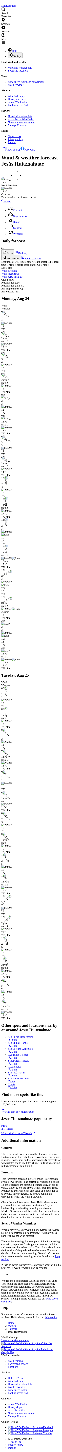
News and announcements (21, 122)
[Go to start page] (1, 2)
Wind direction (9, 270)
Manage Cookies (17, 125)
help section (51, 1317)
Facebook (29, 149)
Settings (17, 56)
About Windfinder (17, 102)
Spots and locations (18, 70)
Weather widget (16, 84)
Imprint (12, 142)
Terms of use (14, 136)
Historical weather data (20, 116)
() (10, 273)
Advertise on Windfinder (21, 119)
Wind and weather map (20, 67)
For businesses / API (18, 105)
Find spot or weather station (19, 1111)
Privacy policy (15, 139)
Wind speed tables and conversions (26, 81)
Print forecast (13, 258)
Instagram (48, 1430)
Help (14, 51)
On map (7, 201)
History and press (17, 99)
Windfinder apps (16, 96)
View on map (13, 149)
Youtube (47, 1433)
